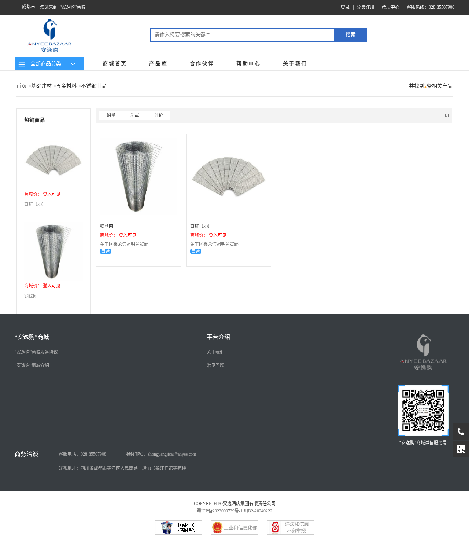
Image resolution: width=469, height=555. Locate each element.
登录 (345, 7)
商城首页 (115, 63)
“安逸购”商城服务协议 (36, 352)
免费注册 (365, 7)
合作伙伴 (202, 63)
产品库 (158, 63)
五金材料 (66, 86)
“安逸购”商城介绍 (32, 365)
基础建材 (41, 86)
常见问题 (215, 365)
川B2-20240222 (258, 511)
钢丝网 (30, 296)
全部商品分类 (44, 63)
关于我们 (295, 63)
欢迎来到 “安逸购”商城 (62, 7)
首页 (21, 86)
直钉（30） (35, 204)
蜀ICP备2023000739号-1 (220, 511)
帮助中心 (390, 7)
